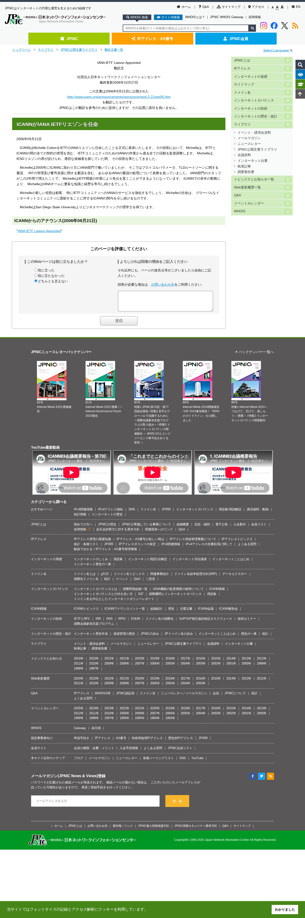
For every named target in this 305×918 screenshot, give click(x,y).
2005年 (170, 663)
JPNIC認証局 (125, 693)
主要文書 (186, 608)
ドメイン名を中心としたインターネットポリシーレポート (114, 599)
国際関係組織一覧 (135, 589)
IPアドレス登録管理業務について (193, 539)
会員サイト (38, 748)
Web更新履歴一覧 (247, 187)
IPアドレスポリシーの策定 (137, 544)
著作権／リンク (123, 825)
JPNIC (72, 38)
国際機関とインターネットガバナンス (175, 594)
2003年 (201, 663)
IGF (140, 594)
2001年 (231, 663)
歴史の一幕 (249, 633)
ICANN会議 (206, 608)
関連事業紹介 (159, 574)
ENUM (135, 618)
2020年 (140, 658)
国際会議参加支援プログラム (94, 623)
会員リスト (259, 524)
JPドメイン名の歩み (178, 633)
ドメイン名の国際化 (159, 618)
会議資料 (244, 155)
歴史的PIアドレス (180, 738)
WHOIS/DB (103, 693)
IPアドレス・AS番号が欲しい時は (140, 539)
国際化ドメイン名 (86, 579)
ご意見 (150, 579)
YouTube (197, 758)
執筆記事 (244, 166)
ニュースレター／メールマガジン (184, 693)
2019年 (155, 658)
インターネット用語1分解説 (147, 559)
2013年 (246, 658)
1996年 (124, 718)
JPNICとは (242, 60)
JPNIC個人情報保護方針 (153, 825)
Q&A (205, 7)
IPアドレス (242, 68)
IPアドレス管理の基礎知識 (92, 539)
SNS (182, 758)
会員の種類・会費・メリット (94, 748)
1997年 (94, 668)
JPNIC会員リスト (180, 748)
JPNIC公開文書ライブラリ (79, 49)
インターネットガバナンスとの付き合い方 (103, 594)
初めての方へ (83, 524)
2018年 (170, 658)
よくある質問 (247, 544)
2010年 (94, 663)
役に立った (46, 270)
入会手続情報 (129, 748)
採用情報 (255, 17)
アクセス (258, 7)
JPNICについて (235, 693)
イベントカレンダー (249, 203)
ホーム (186, 7)
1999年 (262, 663)
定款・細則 (202, 524)
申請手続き (81, 738)
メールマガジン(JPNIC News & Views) (64, 776)
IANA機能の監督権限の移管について (178, 589)
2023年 (94, 658)
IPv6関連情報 (83, 509)
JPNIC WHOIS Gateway (227, 17)
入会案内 (239, 524)
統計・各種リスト (86, 544)
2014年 (231, 658)
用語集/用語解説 (230, 509)
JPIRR (166, 509)
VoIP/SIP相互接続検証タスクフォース (205, 618)
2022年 (109, 658)
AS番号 (121, 738)
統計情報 (80, 514)
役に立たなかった (51, 276)
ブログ (78, 758)
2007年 (140, 663)
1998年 (79, 668)
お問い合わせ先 (162, 284)
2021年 (124, 658)
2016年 (201, 658)
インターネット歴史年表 (91, 633)
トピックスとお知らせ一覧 (254, 179)
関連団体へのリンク (159, 529)
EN (298, 7)
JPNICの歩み (150, 633)
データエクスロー (234, 574)
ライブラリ (45, 49)
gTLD (104, 574)
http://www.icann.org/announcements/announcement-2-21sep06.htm (119, 97)
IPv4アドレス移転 (110, 509)
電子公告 (221, 524)
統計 (107, 579)
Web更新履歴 (40, 678)
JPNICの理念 (107, 524)
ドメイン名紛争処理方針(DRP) (195, 574)
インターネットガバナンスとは (95, 589)
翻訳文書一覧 (114, 49)
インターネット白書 (253, 160)
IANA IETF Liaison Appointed (39, 231)
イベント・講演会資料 (254, 132)
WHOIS (239, 211)
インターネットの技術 (250, 108)
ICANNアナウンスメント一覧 (124, 608)
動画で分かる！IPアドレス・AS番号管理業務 (105, 549)
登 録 (177, 801)
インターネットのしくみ (91, 559)
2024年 (79, 658)
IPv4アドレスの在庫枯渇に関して (209, 544)
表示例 (96, 728)
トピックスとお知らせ (46, 658)
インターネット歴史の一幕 (92, 564)
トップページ (21, 49)
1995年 (140, 718)
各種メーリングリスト (158, 758)
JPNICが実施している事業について (146, 524)
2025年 (79, 708)
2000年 (246, 663)
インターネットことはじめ (230, 559)
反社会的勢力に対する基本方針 (118, 529)
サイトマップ (231, 7)
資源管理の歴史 (124, 633)
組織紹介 (156, 608)
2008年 (124, 663)
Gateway (80, 728)
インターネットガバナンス (254, 100)
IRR (98, 618)
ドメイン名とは (85, 574)
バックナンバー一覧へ (256, 352)
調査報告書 (246, 172)
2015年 (216, 658)
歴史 (171, 608)
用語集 (118, 559)
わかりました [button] (285, 909)
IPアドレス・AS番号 (155, 38)
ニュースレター (249, 144)
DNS (132, 509)
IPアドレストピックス (237, 539)
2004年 (185, 663)
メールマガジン (249, 138)
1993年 (170, 718)
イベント (122, 579)
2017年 (185, 658)
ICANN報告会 (228, 608)
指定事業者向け (42, 738)
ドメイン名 (242, 92)
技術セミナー (247, 618)
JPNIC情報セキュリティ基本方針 (195, 825)
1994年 (155, 718)
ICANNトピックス (86, 608)
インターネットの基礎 (250, 76)
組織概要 (183, 524)
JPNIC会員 (238, 38)
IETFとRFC (82, 618)
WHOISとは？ (195, 17)
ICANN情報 (217, 589)
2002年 (216, 663)
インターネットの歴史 (107, 514)
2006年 (155, 663)
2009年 (109, 663)
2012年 (262, 658)
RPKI (122, 618)
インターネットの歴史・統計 (255, 116)
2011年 (79, 663)
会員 (216, 693)
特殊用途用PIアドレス (147, 738)
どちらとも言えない (53, 281)
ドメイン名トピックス (129, 574)
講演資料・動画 (258, 509)
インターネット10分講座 (190, 559)
